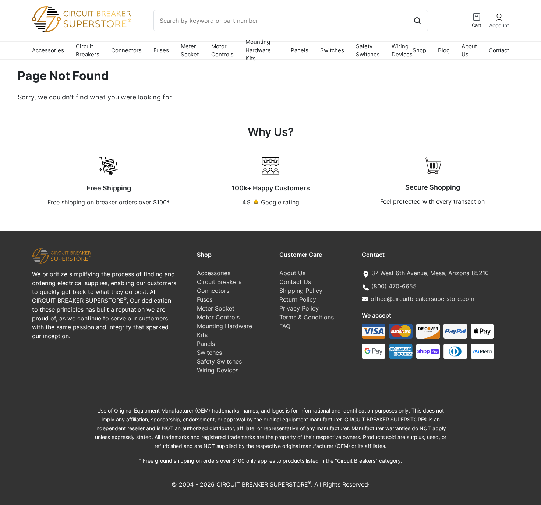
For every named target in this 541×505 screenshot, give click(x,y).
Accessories (48, 50)
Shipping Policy (300, 290)
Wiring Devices (402, 50)
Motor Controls (222, 50)
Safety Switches (368, 50)
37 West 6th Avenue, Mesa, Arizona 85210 (430, 273)
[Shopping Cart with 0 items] (476, 17)
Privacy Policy (299, 308)
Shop (419, 50)
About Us (469, 50)
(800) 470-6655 (394, 286)
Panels (299, 50)
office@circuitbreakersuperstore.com (422, 298)
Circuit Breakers (87, 50)
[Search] (417, 20)
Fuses (161, 50)
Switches (332, 50)
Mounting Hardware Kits (258, 50)
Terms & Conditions (306, 317)
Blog (444, 50)
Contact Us (295, 281)
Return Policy (297, 299)
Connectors (126, 50)
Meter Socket (190, 50)
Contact (499, 50)
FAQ (284, 326)
